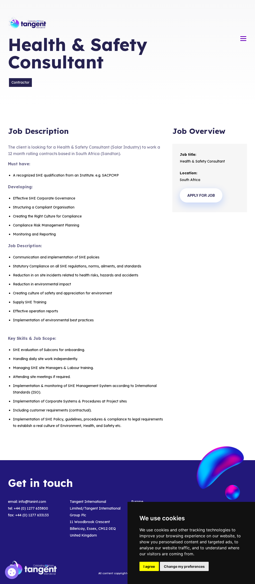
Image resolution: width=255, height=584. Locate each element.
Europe (137, 501)
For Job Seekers (154, 13)
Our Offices (232, 13)
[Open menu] (243, 38)
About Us (87, 13)
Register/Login (227, 30)
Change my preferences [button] (184, 566)
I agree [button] (149, 566)
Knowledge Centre (195, 13)
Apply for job (201, 195)
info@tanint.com (32, 501)
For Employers (117, 13)
